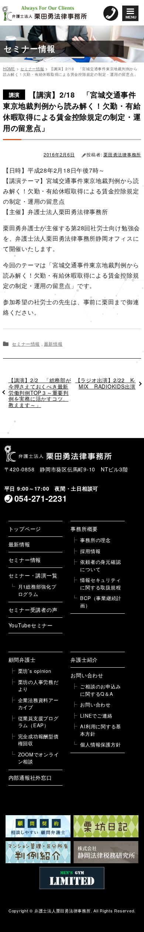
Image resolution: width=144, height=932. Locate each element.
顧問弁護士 (22, 659)
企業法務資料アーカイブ (38, 704)
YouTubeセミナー (30, 625)
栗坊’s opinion (34, 670)
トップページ (24, 528)
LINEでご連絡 (96, 715)
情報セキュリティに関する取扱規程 (100, 583)
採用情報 (90, 551)
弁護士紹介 (84, 659)
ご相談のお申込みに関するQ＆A (100, 690)
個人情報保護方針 (100, 744)
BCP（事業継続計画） (100, 601)
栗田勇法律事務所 (122, 154)
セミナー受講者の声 (33, 609)
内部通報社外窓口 (30, 777)
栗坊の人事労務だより (38, 685)
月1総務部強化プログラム (37, 590)
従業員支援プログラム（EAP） (38, 722)
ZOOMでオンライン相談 (38, 758)
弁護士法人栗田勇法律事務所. (63, 911)
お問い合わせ (87, 675)
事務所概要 (84, 528)
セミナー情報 (26, 343)
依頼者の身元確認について (100, 565)
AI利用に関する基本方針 (100, 730)
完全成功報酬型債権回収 (38, 740)
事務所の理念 (95, 539)
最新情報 (53, 343)
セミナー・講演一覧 (33, 575)
